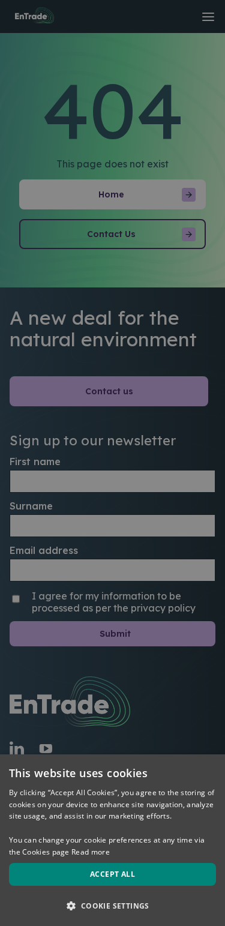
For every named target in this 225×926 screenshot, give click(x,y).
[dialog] (112, 840)
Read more (90, 852)
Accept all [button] (112, 874)
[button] (112, 905)
